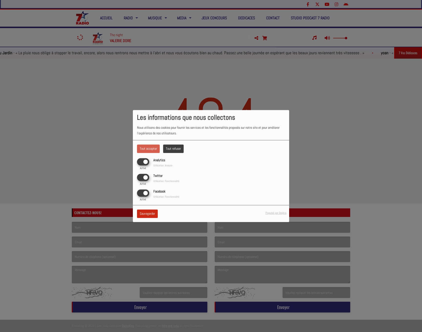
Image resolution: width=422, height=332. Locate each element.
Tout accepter (148, 148)
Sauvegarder (147, 213)
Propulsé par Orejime (275, 212)
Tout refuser (173, 148)
